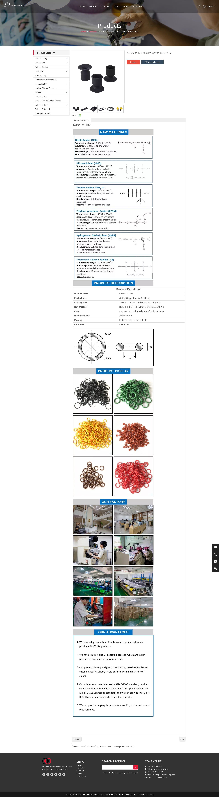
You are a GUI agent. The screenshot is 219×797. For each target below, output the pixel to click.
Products (106, 6)
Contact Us (136, 6)
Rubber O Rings (79, 746)
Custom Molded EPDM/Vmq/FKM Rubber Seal (116, 746)
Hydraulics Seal (41, 84)
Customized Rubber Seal (45, 79)
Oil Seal (38, 92)
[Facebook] (43, 774)
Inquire (133, 62)
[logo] (46, 761)
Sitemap (121, 794)
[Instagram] (59, 774)
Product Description (81, 120)
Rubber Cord (40, 96)
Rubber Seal (40, 63)
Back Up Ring (40, 75)
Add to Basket (154, 62)
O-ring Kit (39, 71)
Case (125, 6)
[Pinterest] (63, 774)
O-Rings (92, 746)
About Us (93, 6)
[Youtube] (55, 774)
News (116, 6)
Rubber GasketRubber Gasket (48, 100)
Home (82, 6)
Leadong (150, 794)
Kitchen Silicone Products (45, 88)
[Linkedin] (47, 774)
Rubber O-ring (41, 58)
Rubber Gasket (41, 67)
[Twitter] (51, 774)
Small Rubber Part (43, 113)
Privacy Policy (131, 794)
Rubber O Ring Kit (42, 109)
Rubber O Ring (41, 105)
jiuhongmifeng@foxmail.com (158, 769)
